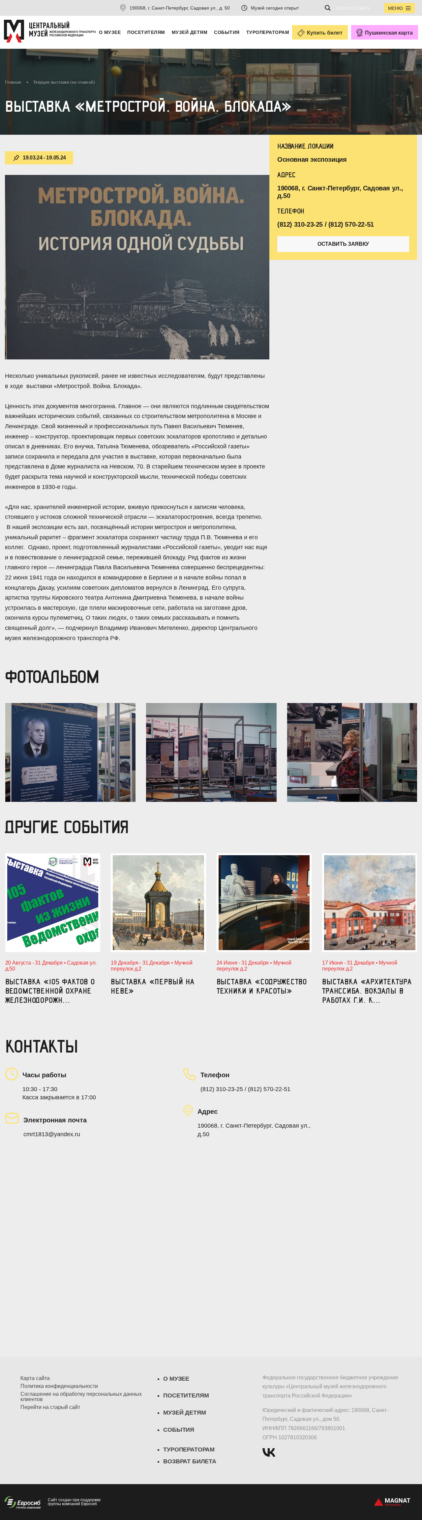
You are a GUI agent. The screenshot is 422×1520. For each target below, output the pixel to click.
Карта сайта (35, 1378)
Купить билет (325, 33)
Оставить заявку (343, 244)
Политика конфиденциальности (59, 1386)
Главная (13, 82)
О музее (110, 32)
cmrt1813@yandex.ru (51, 1134)
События (226, 32)
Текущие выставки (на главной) (64, 82)
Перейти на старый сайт (50, 1407)
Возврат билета (189, 1461)
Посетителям (146, 32)
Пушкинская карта (389, 33)
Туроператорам (267, 32)
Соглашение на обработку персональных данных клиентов (81, 1397)
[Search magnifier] (329, 8)
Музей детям (189, 32)
